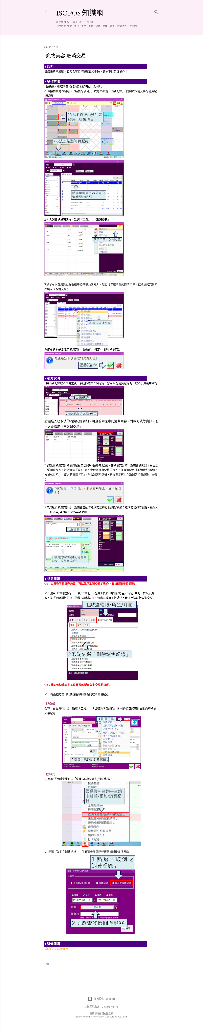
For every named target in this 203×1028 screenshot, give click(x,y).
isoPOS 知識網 (79, 13)
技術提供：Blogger (104, 998)
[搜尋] (156, 11)
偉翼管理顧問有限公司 (101, 1013)
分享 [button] (46, 963)
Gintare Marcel (110, 1006)
